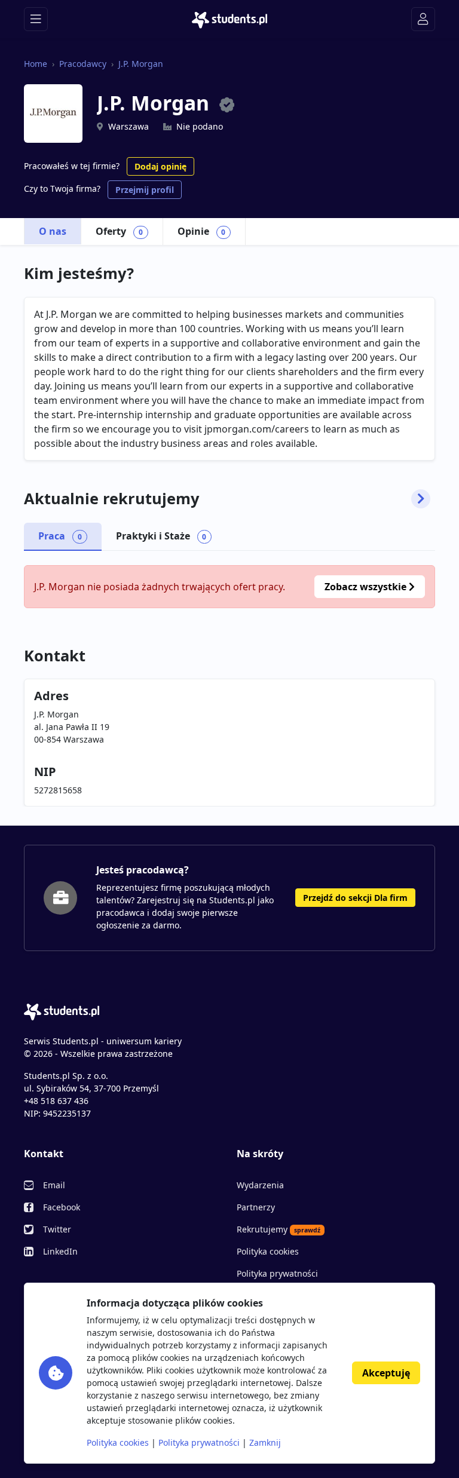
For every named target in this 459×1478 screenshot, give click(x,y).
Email (54, 1185)
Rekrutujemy (278, 1229)
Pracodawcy (82, 63)
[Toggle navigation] (36, 19)
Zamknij (265, 1442)
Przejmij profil (144, 189)
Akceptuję (386, 1372)
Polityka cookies (268, 1251)
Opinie (202, 231)
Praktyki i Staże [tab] (161, 535)
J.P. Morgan (140, 63)
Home (35, 63)
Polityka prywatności (277, 1273)
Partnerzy (256, 1207)
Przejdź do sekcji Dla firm (355, 897)
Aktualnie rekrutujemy (111, 498)
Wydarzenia (260, 1185)
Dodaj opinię (160, 166)
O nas (52, 231)
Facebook (61, 1207)
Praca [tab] (60, 535)
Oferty (119, 231)
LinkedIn (60, 1251)
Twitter (57, 1229)
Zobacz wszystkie (367, 586)
